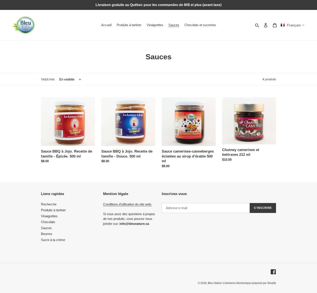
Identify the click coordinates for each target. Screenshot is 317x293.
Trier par (48, 79)
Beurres (46, 234)
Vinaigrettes (49, 216)
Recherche (48, 204)
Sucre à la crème (53, 240)
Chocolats (48, 222)
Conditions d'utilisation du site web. (127, 204)
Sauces (46, 228)
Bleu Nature (215, 283)
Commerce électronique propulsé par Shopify (249, 283)
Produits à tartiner (53, 210)
